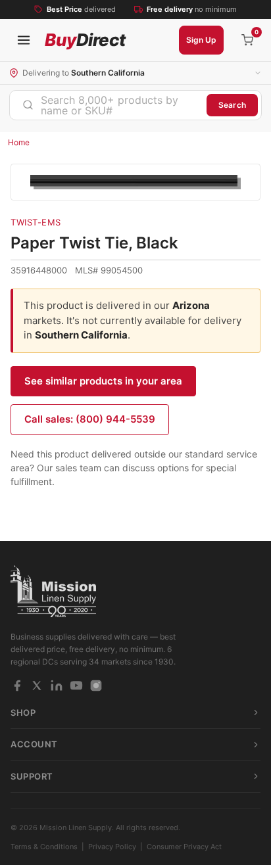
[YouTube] (76, 685)
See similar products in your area (103, 381)
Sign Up (201, 40)
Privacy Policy (112, 846)
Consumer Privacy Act (184, 846)
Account (34, 744)
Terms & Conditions (44, 846)
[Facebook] (17, 685)
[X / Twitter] (36, 685)
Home (19, 142)
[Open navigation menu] (23, 40)
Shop (23, 712)
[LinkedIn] (56, 685)
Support (32, 776)
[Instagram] (96, 685)
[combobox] (108, 105)
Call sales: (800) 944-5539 (89, 419)
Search (232, 105)
